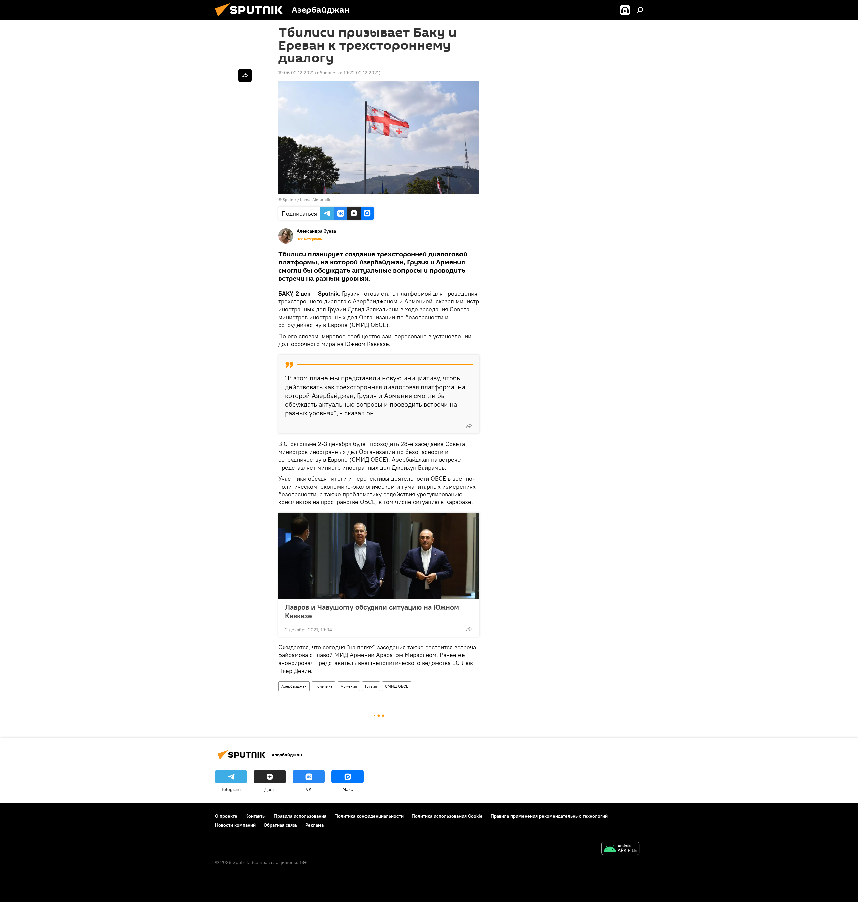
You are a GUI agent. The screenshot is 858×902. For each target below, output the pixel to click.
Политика (323, 686)
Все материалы (310, 239)
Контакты (255, 816)
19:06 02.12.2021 (296, 73)
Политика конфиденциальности (369, 816)
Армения (349, 686)
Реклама (314, 825)
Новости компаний (235, 825)
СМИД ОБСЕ (396, 686)
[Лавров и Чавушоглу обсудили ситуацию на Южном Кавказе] (378, 556)
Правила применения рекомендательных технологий (549, 816)
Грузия (371, 686)
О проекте (226, 816)
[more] (469, 425)
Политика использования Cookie (447, 816)
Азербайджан (294, 686)
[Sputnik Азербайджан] (251, 18)
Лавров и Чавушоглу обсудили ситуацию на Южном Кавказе (372, 611)
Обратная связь (280, 825)
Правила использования (300, 816)
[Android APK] (620, 849)
